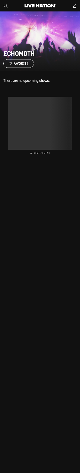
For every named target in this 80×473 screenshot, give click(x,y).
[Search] (5, 5)
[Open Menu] (74, 5)
